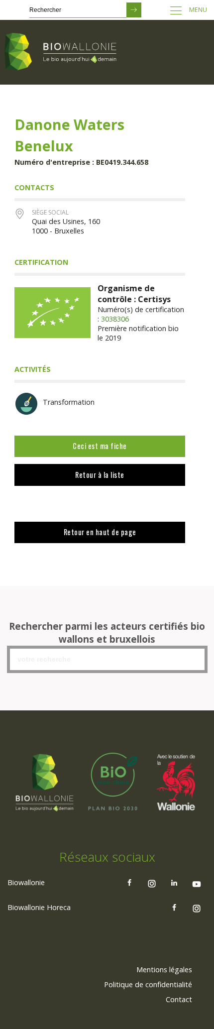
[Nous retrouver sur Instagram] (152, 882)
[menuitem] (164, 969)
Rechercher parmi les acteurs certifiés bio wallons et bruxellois (107, 633)
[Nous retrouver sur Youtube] (197, 882)
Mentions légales (164, 969)
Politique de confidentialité (148, 984)
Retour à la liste (99, 474)
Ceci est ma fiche (100, 446)
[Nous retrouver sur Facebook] (129, 882)
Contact (179, 999)
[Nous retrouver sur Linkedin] (174, 882)
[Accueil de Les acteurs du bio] (62, 52)
